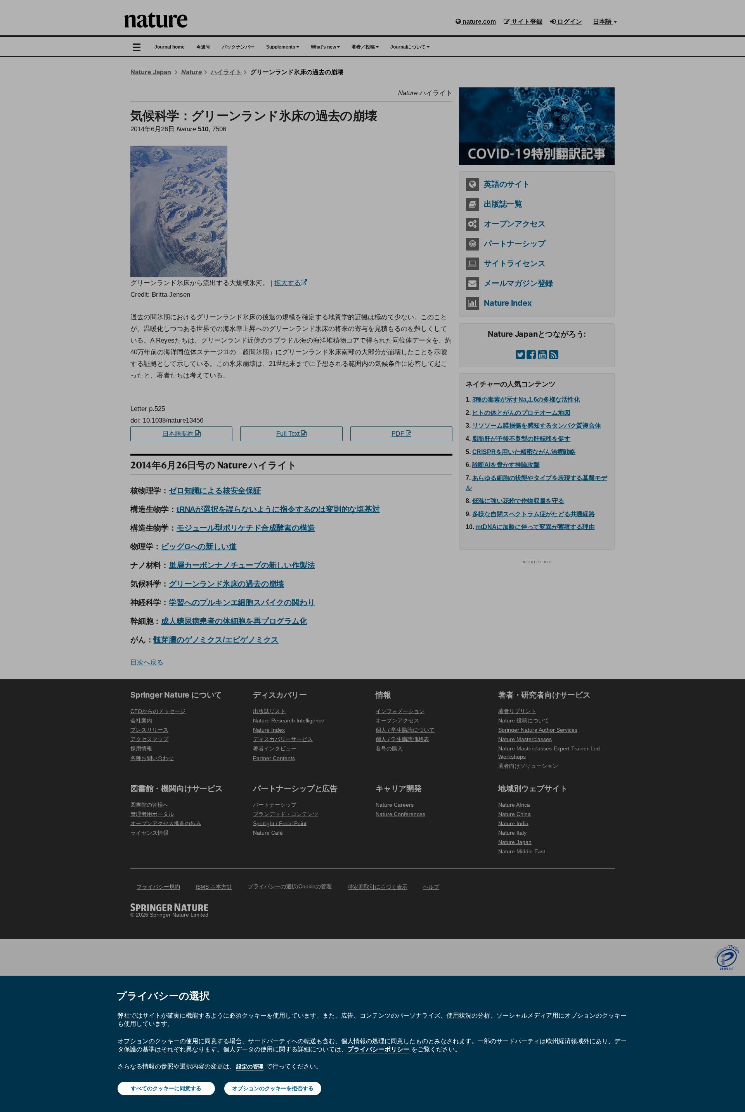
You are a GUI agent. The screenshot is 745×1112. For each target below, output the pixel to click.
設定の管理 (249, 1066)
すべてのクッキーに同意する (166, 1088)
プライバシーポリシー (378, 1049)
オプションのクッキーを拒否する (273, 1088)
